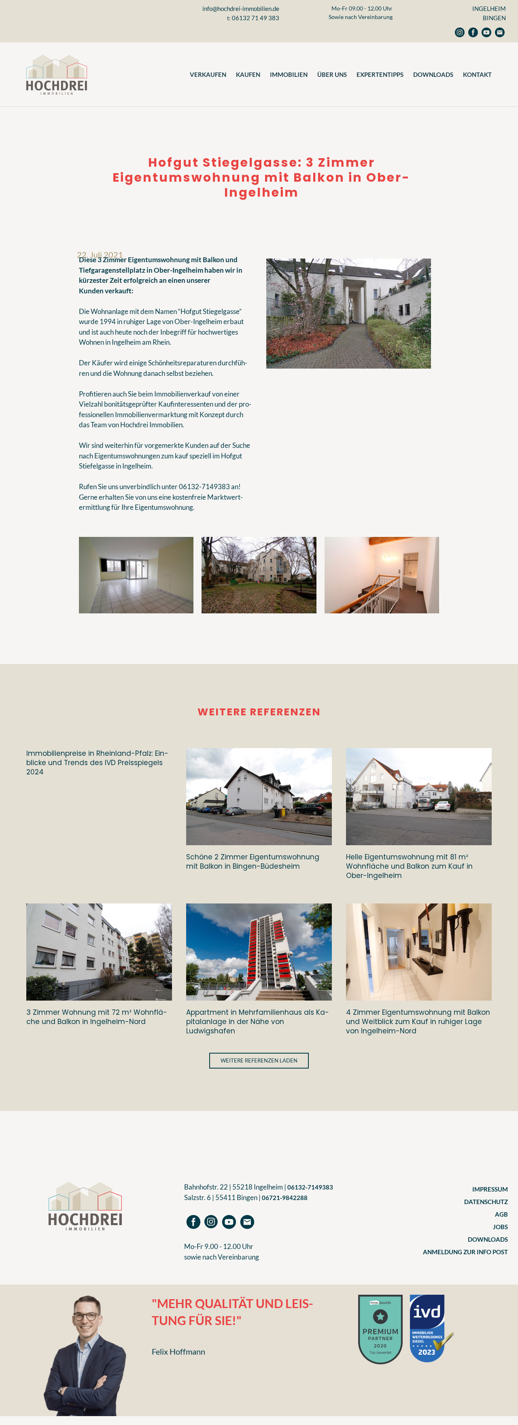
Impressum (490, 1189)
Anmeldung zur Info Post (465, 1251)
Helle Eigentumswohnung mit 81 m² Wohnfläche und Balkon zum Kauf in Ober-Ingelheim (409, 866)
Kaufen (248, 74)
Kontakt (477, 74)
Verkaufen (208, 74)
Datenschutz (486, 1201)
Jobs (500, 1226)
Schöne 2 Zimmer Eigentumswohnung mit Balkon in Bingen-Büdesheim (252, 861)
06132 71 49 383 (255, 17)
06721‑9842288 (285, 1197)
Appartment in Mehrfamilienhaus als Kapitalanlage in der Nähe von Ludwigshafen (257, 1021)
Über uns (332, 74)
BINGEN (494, 17)
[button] (259, 1061)
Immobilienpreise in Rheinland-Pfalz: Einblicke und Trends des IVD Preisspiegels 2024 (97, 762)
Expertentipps (380, 74)
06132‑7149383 (310, 1187)
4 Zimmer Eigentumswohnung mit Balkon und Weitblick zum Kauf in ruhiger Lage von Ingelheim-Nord (418, 1021)
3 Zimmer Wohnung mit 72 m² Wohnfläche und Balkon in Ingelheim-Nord (96, 1016)
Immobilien (289, 74)
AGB (501, 1214)
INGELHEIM (489, 8)
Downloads (433, 74)
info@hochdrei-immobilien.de (240, 8)
